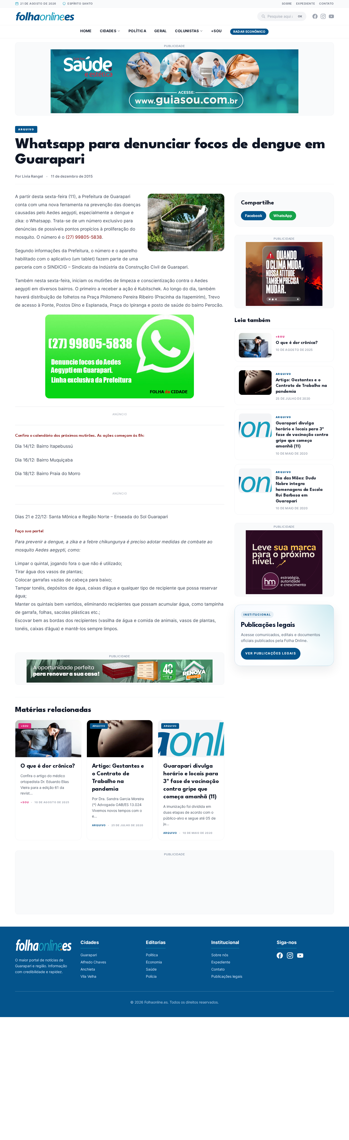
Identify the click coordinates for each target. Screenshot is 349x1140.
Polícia (151, 976)
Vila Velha (88, 976)
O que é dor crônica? (47, 766)
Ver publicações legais (270, 653)
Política (137, 31)
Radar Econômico (249, 31)
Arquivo (26, 129)
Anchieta (87, 969)
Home (85, 31)
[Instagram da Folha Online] (323, 16)
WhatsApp (282, 215)
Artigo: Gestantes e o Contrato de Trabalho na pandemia (301, 386)
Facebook (253, 215)
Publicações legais (226, 976)
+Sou (216, 31)
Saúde (151, 969)
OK (300, 16)
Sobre (287, 3)
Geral (160, 31)
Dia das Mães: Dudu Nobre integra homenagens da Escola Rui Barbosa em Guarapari (299, 489)
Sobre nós (219, 955)
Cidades (108, 31)
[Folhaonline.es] (45, 16)
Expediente (305, 3)
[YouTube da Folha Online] (331, 16)
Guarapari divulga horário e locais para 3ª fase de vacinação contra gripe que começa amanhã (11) (191, 781)
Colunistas (187, 31)
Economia (154, 962)
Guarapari (88, 955)
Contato (326, 3)
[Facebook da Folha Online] (315, 16)
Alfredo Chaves (93, 962)
